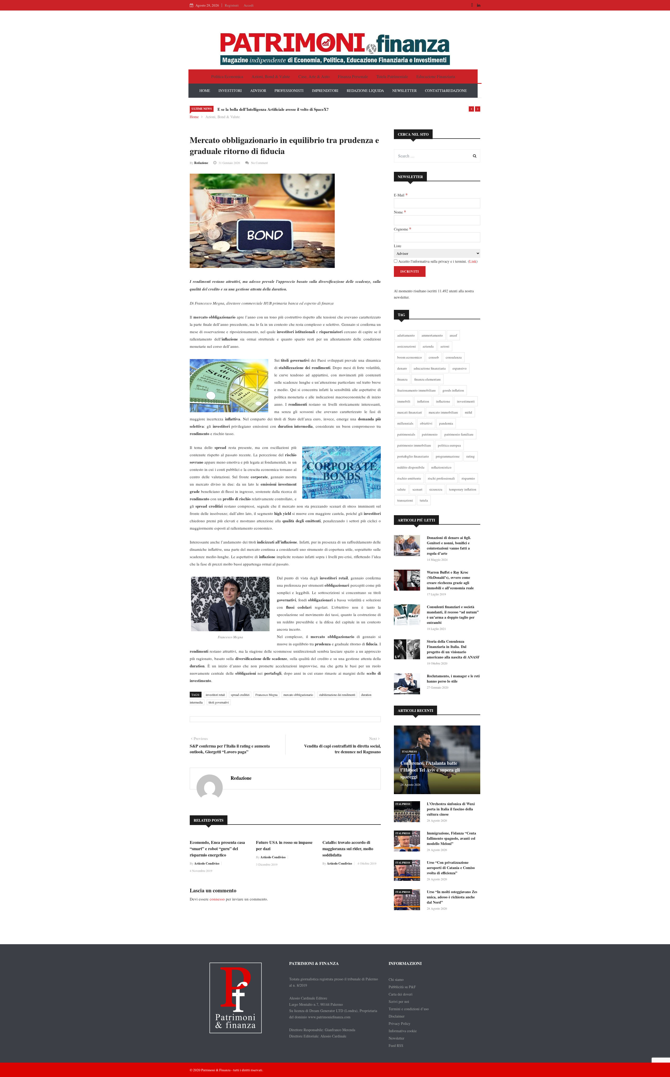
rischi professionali (441, 478)
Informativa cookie (403, 1030)
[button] (471, 109)
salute (401, 489)
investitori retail (215, 695)
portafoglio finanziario (413, 456)
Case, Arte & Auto (314, 76)
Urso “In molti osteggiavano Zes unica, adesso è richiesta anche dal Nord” (452, 897)
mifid (468, 412)
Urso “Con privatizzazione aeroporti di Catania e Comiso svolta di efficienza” (451, 868)
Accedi (249, 5)
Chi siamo (396, 979)
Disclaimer (397, 1016)
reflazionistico (441, 467)
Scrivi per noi (399, 1001)
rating (470, 456)
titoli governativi (219, 702)
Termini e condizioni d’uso (409, 1008)
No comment (259, 163)
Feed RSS (396, 1045)
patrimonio (430, 434)
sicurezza (435, 489)
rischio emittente (409, 478)
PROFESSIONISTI (289, 90)
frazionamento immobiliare (416, 390)
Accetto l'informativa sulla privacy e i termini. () (437, 261)
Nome (400, 212)
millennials (405, 423)
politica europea (449, 445)
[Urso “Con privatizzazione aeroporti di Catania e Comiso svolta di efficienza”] (408, 871)
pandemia (446, 423)
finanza (402, 379)
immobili (403, 401)
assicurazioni (406, 346)
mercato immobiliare (443, 412)
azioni (444, 346)
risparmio (468, 478)
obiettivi (426, 423)
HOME (204, 90)
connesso (217, 899)
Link (472, 261)
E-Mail (400, 195)
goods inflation (453, 390)
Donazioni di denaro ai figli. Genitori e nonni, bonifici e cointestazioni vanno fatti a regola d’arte (449, 545)
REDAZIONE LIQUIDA (365, 90)
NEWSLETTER (404, 90)
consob (434, 357)
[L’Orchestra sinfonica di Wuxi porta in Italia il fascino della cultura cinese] (408, 812)
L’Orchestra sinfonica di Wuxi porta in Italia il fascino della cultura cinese (451, 809)
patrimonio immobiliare (414, 445)
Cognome (402, 229)
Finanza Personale (353, 76)
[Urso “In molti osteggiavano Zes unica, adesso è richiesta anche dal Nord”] (408, 900)
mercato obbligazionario (298, 695)
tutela (424, 500)
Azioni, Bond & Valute (271, 76)
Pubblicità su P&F (402, 986)
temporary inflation (462, 489)
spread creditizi (240, 695)
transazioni (405, 500)
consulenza (454, 357)
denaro (402, 368)
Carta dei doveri (400, 994)
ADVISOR (258, 90)
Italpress (409, 751)
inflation (423, 401)
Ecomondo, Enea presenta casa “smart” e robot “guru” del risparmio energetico (217, 848)
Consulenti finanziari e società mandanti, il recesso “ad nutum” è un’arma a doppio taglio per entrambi (453, 614)
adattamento (406, 335)
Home (194, 116)
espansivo (460, 368)
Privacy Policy (399, 1023)
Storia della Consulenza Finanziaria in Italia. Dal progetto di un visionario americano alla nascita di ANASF (453, 649)
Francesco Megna (266, 695)
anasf (453, 335)
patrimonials (406, 434)
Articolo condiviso (206, 863)
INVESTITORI (230, 90)
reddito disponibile (411, 467)
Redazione (201, 163)
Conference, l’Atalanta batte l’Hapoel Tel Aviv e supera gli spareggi (430, 770)
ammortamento (432, 335)
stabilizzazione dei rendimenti (337, 695)
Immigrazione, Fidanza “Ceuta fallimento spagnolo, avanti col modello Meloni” (451, 838)
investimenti (466, 401)
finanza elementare (427, 379)
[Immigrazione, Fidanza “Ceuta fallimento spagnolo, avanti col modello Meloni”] (408, 842)
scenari (417, 489)
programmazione (448, 456)
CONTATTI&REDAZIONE (446, 90)
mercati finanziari (409, 412)
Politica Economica (227, 76)
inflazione (443, 401)
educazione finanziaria (430, 368)
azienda (428, 346)
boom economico (409, 357)
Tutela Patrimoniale (392, 76)
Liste (397, 245)
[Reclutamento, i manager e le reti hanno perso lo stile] (408, 684)
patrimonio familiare (458, 434)
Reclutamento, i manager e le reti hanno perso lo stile (453, 678)
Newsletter (396, 1038)
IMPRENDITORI (325, 90)
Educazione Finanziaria (435, 76)
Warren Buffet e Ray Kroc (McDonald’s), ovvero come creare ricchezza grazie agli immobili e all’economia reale (450, 580)
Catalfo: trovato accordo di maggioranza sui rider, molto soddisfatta (347, 848)
